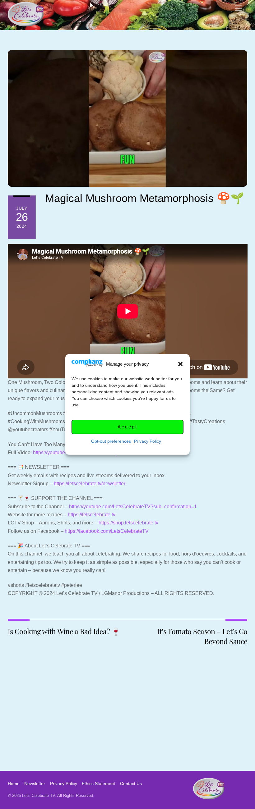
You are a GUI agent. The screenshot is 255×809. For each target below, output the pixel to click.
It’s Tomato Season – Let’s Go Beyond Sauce (202, 636)
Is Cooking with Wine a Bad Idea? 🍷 (64, 631)
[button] (180, 364)
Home (14, 783)
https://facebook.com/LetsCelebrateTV (107, 531)
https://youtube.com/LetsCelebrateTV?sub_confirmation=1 (133, 506)
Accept (127, 426)
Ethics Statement (98, 783)
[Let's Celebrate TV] (26, 24)
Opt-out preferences (111, 441)
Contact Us (131, 783)
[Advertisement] (127, 724)
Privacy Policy (147, 441)
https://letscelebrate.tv (91, 514)
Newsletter (34, 783)
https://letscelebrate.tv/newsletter (89, 483)
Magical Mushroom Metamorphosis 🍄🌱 (144, 198)
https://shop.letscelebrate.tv (128, 522)
